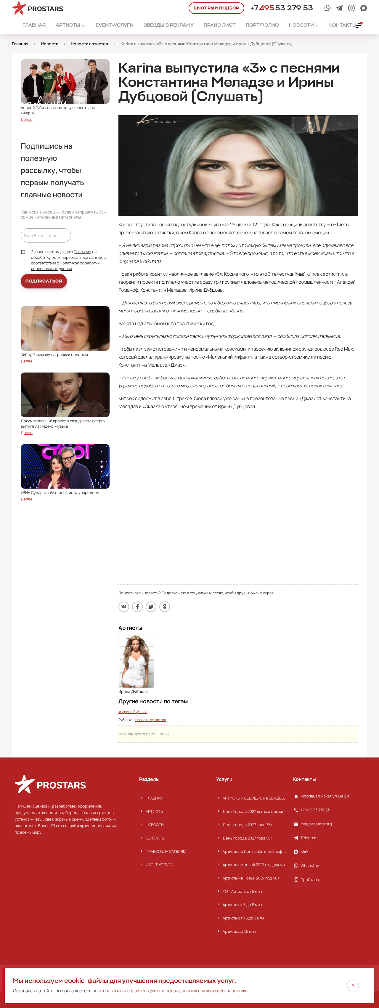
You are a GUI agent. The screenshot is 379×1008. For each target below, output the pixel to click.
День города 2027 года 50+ (248, 838)
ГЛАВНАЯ (154, 798)
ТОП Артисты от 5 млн (242, 891)
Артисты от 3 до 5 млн (242, 904)
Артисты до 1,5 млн (239, 931)
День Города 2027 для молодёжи (253, 811)
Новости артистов (150, 719)
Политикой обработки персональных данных (65, 265)
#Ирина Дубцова (132, 711)
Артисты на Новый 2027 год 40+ (251, 878)
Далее (27, 119)
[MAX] (363, 8)
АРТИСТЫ (154, 811)
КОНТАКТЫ (155, 838)
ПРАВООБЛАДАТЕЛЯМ (166, 851)
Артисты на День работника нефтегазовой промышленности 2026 (255, 851)
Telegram (309, 837)
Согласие (82, 251)
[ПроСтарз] (351, 8)
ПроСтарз (310, 879)
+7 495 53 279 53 (315, 810)
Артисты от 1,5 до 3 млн (243, 918)
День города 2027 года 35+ (248, 824)
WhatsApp (310, 865)
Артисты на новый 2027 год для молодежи (255, 864)
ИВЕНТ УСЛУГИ (159, 864)
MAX (305, 851)
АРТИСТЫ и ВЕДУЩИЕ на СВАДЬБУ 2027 (255, 798)
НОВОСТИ (155, 824)
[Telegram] (339, 8)
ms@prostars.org (316, 823)
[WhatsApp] (327, 8)
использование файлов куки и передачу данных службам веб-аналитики (173, 991)
